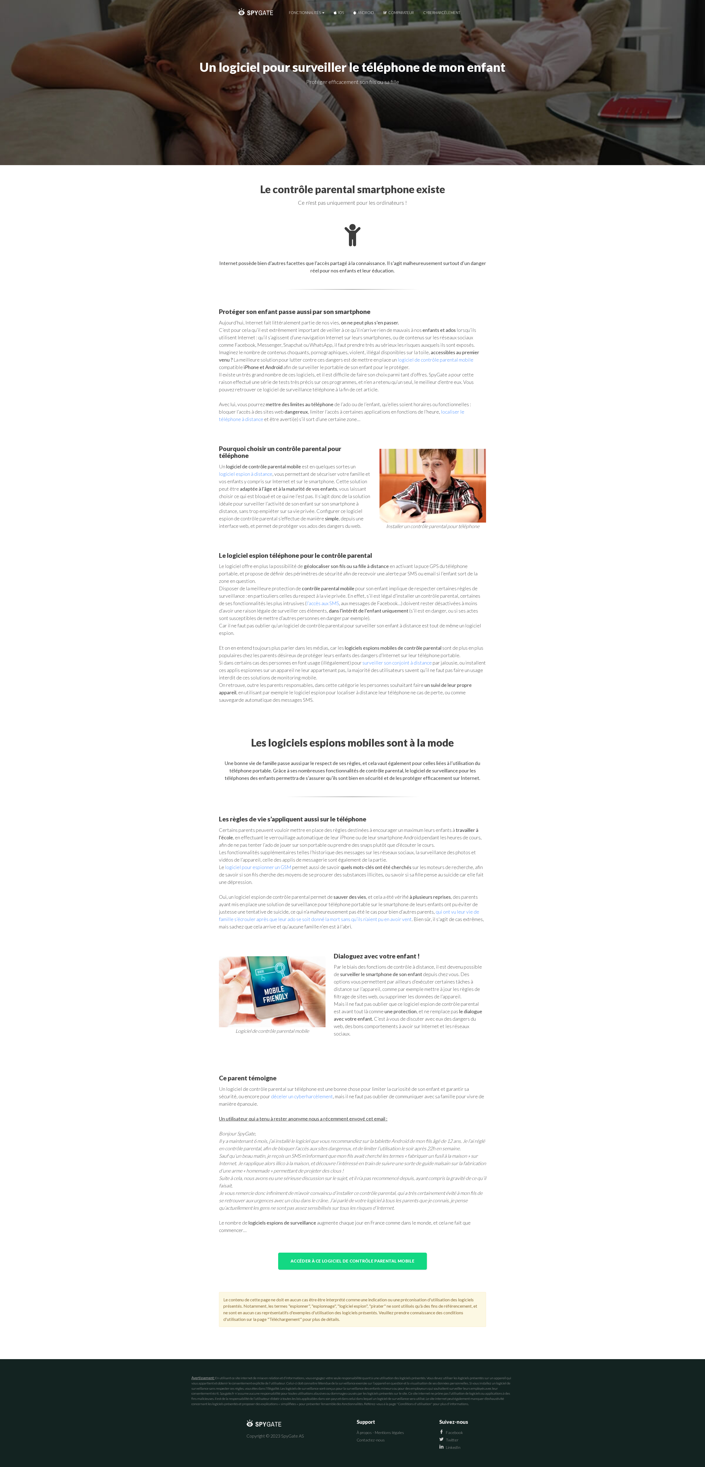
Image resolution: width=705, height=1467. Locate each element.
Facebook (454, 1432)
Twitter (452, 1440)
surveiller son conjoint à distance (397, 663)
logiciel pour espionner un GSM (258, 867)
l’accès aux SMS (323, 603)
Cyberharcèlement (441, 12)
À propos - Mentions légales (380, 1432)
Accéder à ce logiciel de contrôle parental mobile (352, 1260)
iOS (340, 12)
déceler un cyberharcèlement (302, 1096)
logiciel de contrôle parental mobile (435, 360)
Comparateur (400, 12)
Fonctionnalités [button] (305, 12)
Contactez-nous (371, 1440)
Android (365, 12)
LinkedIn (453, 1447)
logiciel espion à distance (245, 474)
